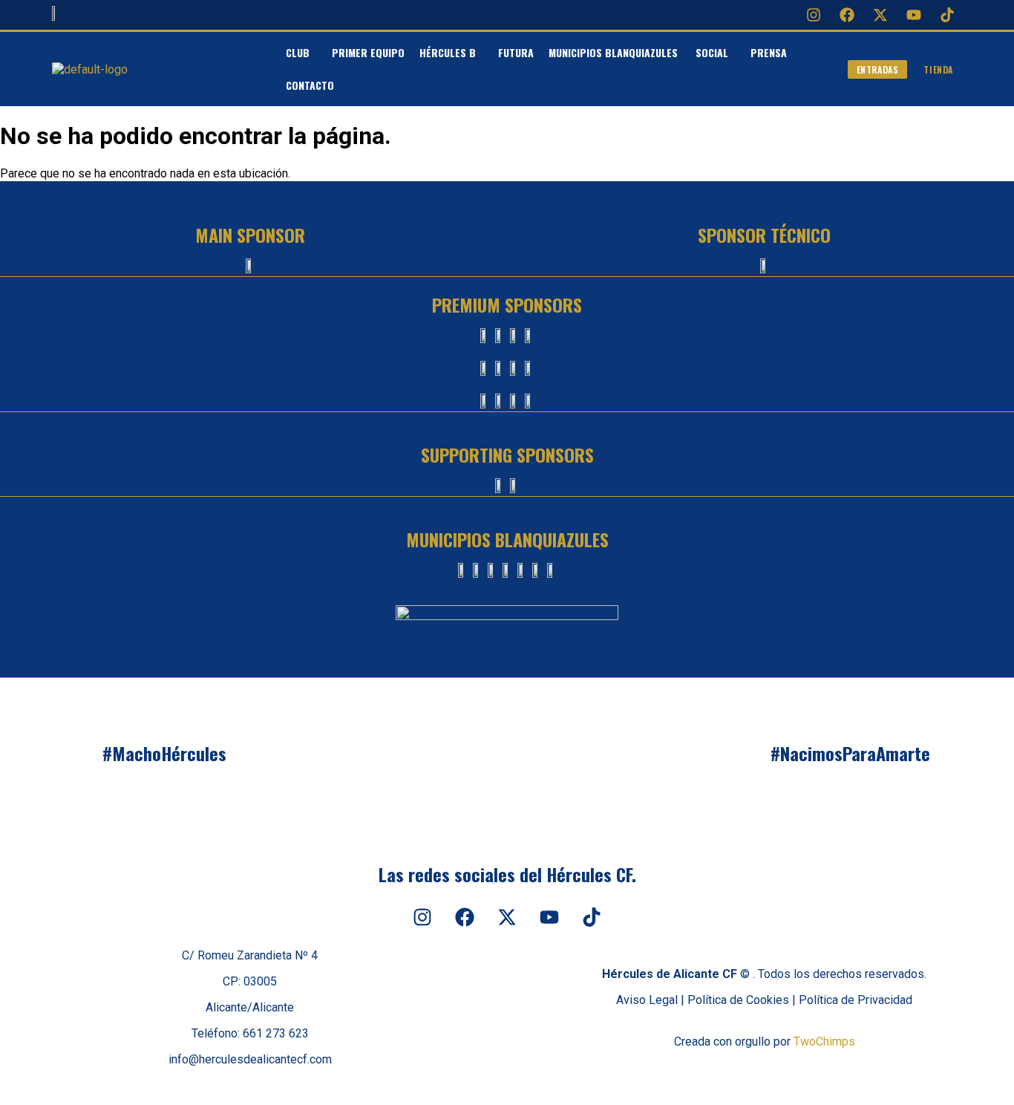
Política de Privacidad (855, 1000)
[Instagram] (813, 15)
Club (298, 52)
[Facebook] (847, 15)
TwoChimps (824, 1041)
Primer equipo (368, 52)
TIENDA (938, 69)
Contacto (310, 85)
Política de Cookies (738, 1000)
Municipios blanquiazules (615, 52)
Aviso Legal (647, 1000)
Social (712, 52)
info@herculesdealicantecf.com (250, 1059)
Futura (516, 52)
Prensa (768, 52)
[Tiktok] (947, 15)
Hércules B (447, 52)
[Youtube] (914, 15)
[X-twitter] (880, 15)
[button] (301, 52)
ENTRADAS (878, 69)
